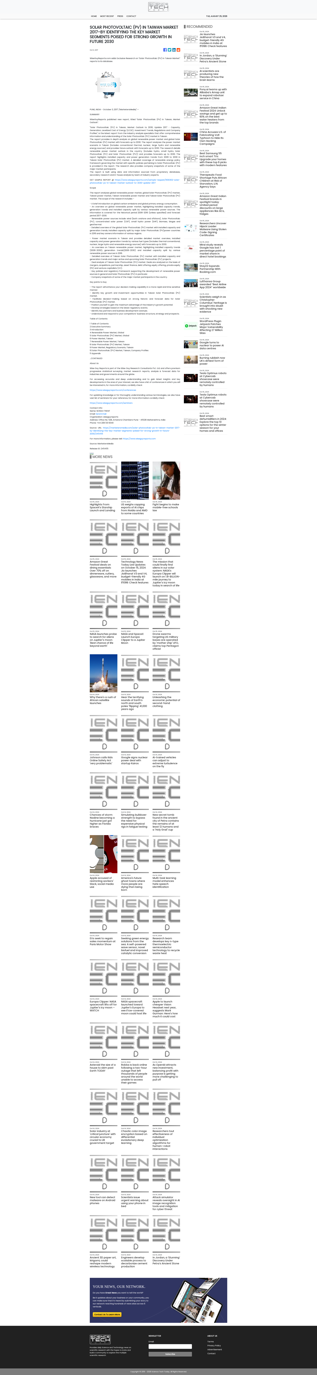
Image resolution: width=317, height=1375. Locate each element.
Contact (211, 1353)
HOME (94, 16)
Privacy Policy (214, 1345)
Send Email (101, 413)
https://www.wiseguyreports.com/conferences (113, 390)
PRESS (120, 16)
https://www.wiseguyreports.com (139, 438)
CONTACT (131, 16)
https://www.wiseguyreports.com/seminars (111, 403)
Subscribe (170, 1354)
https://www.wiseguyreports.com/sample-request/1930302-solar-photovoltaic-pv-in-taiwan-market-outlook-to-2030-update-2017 (135, 181)
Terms (210, 1341)
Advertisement (214, 1349)
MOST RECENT (107, 16)
